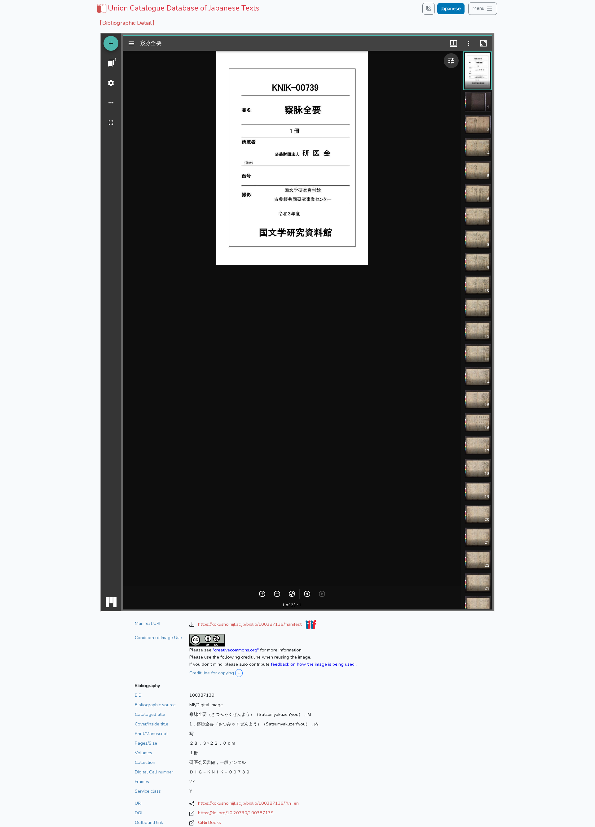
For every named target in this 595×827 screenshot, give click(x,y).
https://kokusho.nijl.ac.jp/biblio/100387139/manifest (250, 624)
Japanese (451, 8)
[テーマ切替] (428, 8)
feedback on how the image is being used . (314, 664)
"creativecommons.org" (236, 650)
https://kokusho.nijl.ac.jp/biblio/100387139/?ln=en (248, 803)
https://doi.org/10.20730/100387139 (236, 813)
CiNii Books (209, 822)
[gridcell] (177, 8)
